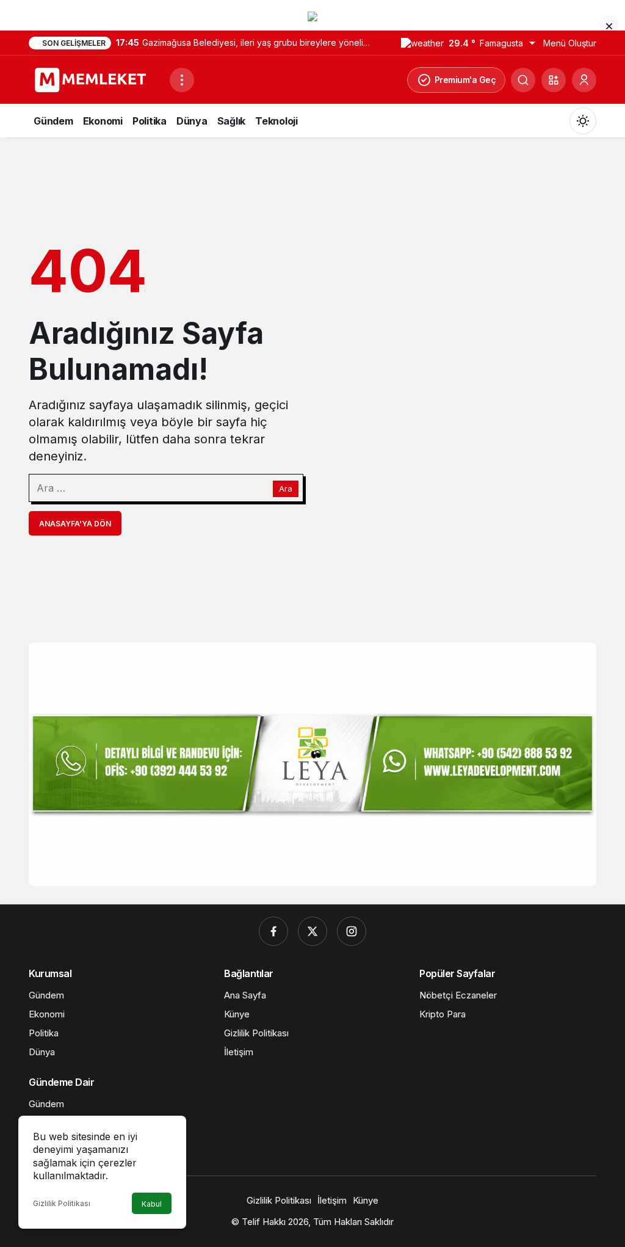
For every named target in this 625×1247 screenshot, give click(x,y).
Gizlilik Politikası (61, 1203)
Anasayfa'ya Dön (75, 523)
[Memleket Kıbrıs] (94, 79)
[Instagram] (351, 931)
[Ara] (523, 80)
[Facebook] (273, 931)
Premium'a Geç (465, 80)
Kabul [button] (152, 1204)
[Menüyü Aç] (182, 80)
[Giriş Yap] (584, 80)
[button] (553, 80)
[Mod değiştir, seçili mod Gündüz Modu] (582, 120)
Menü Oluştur (569, 43)
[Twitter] (312, 931)
